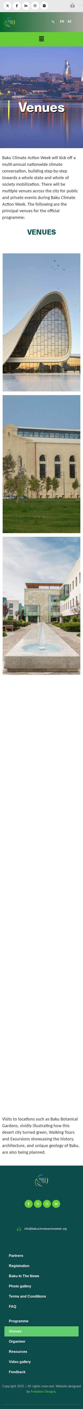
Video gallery (20, 1362)
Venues (15, 1331)
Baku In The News (24, 1276)
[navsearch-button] (53, 22)
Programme (19, 1321)
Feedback (17, 1372)
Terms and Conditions (27, 1296)
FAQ (12, 1306)
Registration (19, 1266)
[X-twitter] (8, 6)
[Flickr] (44, 6)
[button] (41, 39)
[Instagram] (35, 6)
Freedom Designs (43, 1392)
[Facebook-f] (17, 6)
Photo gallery (20, 1286)
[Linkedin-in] (26, 6)
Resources (18, 1352)
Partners (16, 1256)
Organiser (17, 1341)
